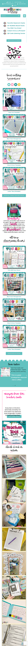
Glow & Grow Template (14, 171)
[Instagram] (19, 90)
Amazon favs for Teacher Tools (14, 401)
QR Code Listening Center (16, 33)
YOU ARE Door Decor (14, 276)
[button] (24, 15)
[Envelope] (8, 90)
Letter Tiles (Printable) (14, 197)
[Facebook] (12, 90)
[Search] (18, 15)
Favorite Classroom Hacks (16, 23)
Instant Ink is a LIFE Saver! (16, 31)
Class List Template (14, 118)
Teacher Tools (14, 61)
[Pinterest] (15, 90)
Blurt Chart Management (14, 144)
